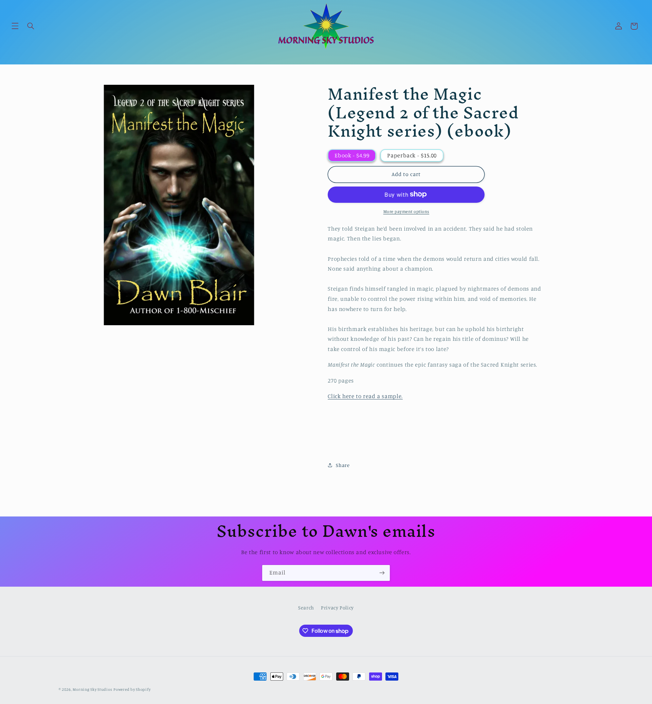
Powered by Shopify (131, 689)
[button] (15, 26)
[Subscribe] (382, 573)
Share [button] (342, 465)
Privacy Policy (337, 608)
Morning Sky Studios (92, 689)
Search (306, 608)
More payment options (406, 211)
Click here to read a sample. (365, 396)
